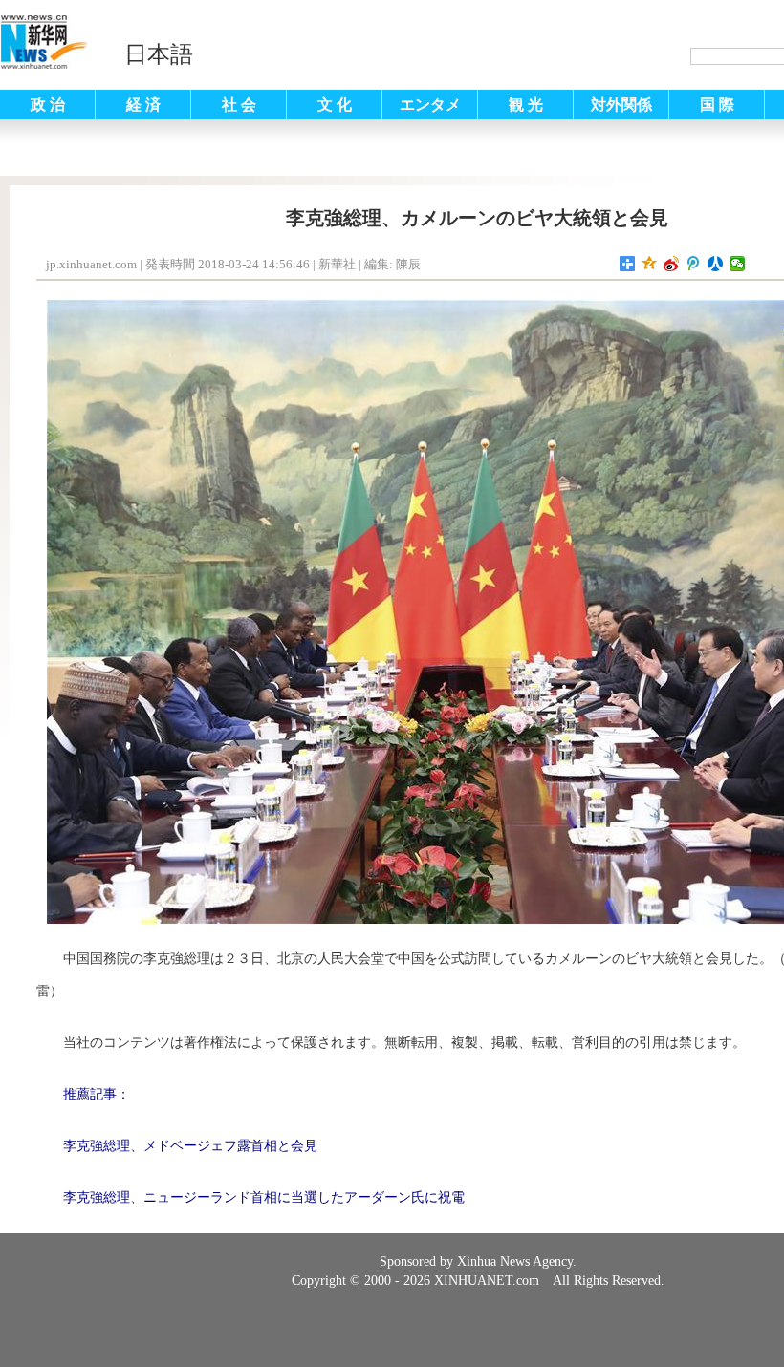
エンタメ (430, 104)
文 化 (334, 104)
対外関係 (621, 104)
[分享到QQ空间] (650, 263)
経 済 (143, 104)
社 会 (239, 104)
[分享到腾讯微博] (694, 263)
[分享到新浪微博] (672, 263)
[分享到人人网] (716, 263)
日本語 (158, 54)
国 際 (717, 104)
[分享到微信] (738, 263)
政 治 (48, 104)
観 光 (526, 104)
